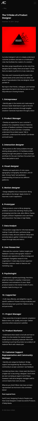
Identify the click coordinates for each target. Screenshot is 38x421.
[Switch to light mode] (35, 3)
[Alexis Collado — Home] (3, 2)
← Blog (4, 8)
